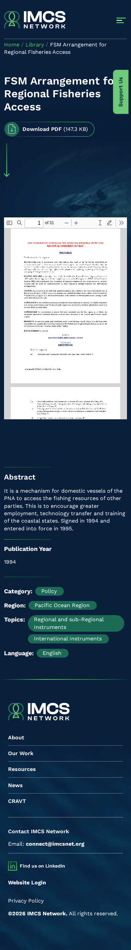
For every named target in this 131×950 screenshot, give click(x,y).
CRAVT (17, 801)
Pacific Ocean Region (62, 605)
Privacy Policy (26, 901)
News (15, 785)
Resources (22, 769)
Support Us (121, 92)
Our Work (21, 753)
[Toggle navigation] (121, 20)
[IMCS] (35, 20)
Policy (49, 591)
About (16, 737)
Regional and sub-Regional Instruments (68, 623)
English (52, 653)
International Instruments (68, 638)
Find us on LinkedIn (42, 866)
